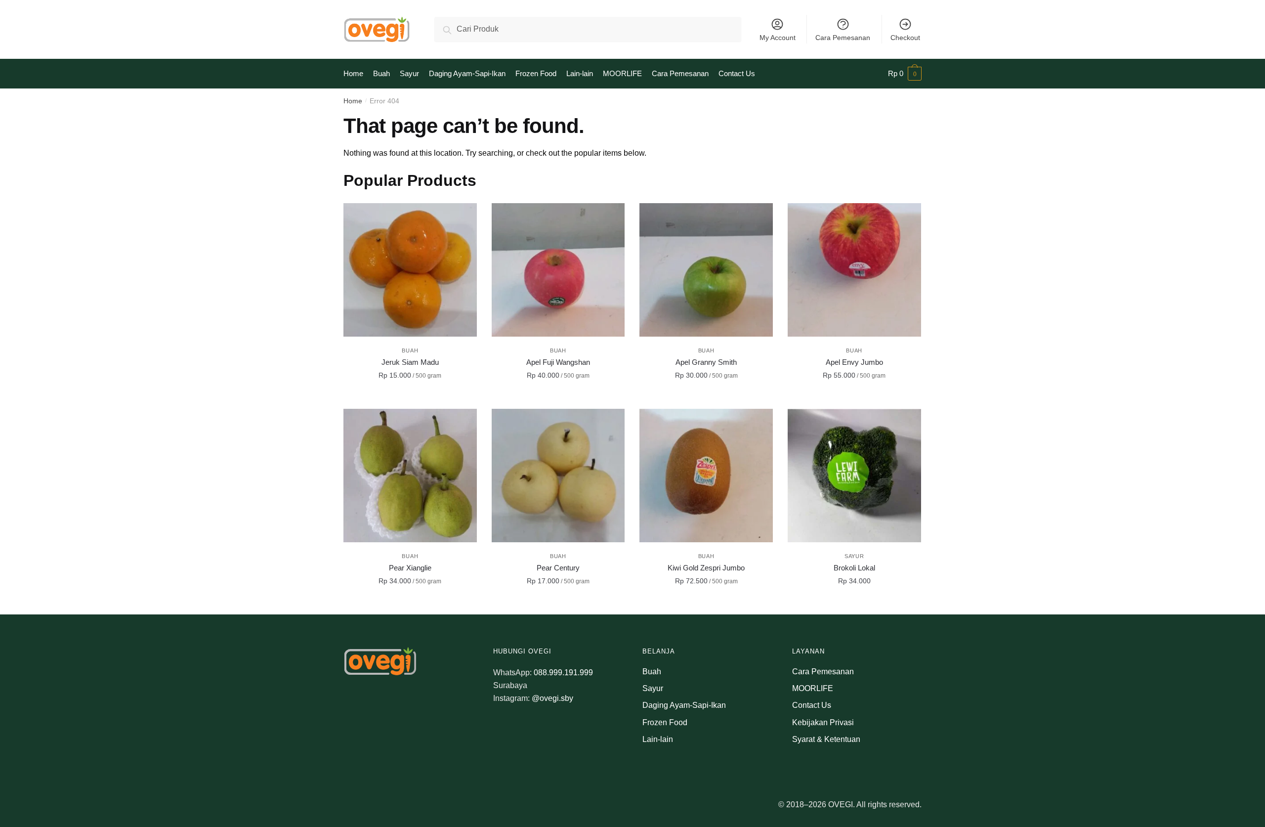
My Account (777, 38)
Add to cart (410, 397)
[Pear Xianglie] (410, 475)
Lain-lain (657, 739)
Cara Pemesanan (842, 38)
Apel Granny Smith (706, 362)
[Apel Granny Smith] (706, 270)
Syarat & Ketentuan (826, 739)
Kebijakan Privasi (823, 722)
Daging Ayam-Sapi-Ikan (684, 705)
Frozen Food (664, 722)
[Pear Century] (558, 475)
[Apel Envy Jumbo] (854, 270)
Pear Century (558, 568)
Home (352, 101)
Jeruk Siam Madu (410, 362)
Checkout (905, 38)
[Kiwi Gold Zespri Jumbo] (706, 475)
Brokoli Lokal (854, 568)
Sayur (854, 556)
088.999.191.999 (563, 672)
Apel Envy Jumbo (854, 362)
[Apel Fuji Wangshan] (558, 270)
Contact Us (811, 705)
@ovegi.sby (552, 698)
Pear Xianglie (410, 568)
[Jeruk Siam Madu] (410, 270)
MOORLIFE (812, 688)
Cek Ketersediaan (854, 603)
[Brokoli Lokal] (854, 475)
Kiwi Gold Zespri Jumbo (706, 568)
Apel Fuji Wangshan (558, 362)
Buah (410, 350)
